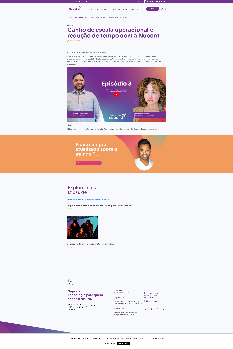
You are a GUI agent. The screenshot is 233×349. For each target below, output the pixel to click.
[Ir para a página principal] (75, 8)
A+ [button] (139, 1)
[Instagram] (157, 309)
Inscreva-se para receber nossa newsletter (152, 295)
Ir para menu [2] (83, 1)
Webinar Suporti (83, 17)
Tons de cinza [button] (161, 1)
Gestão (70, 25)
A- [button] (140, 1)
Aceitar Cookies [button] (123, 343)
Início (70, 17)
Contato (152, 8)
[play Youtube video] (116, 94)
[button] (90, 9)
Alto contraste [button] (149, 1)
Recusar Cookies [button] (109, 343)
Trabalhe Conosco (150, 301)
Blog (75, 17)
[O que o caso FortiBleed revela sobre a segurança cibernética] (88, 199)
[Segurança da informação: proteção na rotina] (82, 227)
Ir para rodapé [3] (93, 1)
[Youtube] (163, 309)
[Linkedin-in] (145, 309)
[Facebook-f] (151, 309)
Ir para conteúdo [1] (72, 1)
